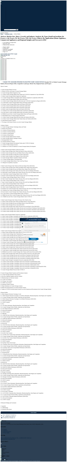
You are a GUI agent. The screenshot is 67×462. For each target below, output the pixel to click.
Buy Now (7, 55)
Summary (5, 81)
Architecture (10, 18)
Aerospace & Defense (12, 14)
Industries (6, 6)
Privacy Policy (6, 432)
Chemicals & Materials (12, 16)
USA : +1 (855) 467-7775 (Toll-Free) (9, 415)
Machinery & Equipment (12, 9)
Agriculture (9, 15)
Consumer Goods (11, 19)
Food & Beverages (11, 12)
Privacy (42, 242)
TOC (9, 81)
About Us (5, 430)
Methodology (20, 81)
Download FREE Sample (28, 81)
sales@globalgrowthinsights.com (9, 417)
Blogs (5, 21)
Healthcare (9, 8)
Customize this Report (39, 81)
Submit (33, 239)
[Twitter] (1, 443)
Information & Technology (13, 7)
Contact (6, 27)
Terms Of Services (7, 431)
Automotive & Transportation (13, 11)
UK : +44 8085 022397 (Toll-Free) (9, 416)
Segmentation (13, 81)
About (5, 24)
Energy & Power (11, 13)
